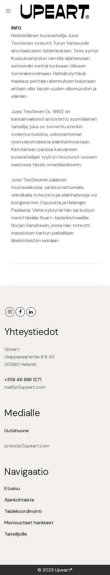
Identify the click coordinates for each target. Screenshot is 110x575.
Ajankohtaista (19, 500)
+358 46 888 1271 (22, 379)
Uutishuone (16, 431)
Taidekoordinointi (23, 511)
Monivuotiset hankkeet (28, 523)
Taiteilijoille (15, 534)
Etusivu (12, 488)
